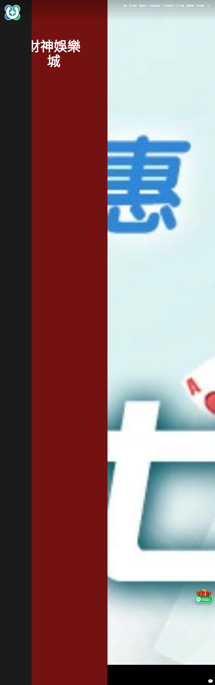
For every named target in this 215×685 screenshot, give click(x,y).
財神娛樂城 (54, 54)
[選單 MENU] (208, 6)
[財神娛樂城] (161, 332)
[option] (107, 342)
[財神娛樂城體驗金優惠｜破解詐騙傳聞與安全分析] (12, 12)
